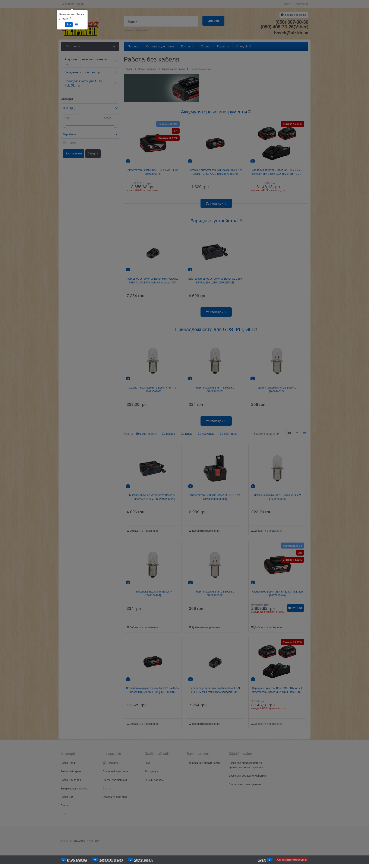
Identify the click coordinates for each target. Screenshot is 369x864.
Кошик (262, 859)
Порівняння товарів (111, 859)
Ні (76, 24)
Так (69, 24)
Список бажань (143, 859)
